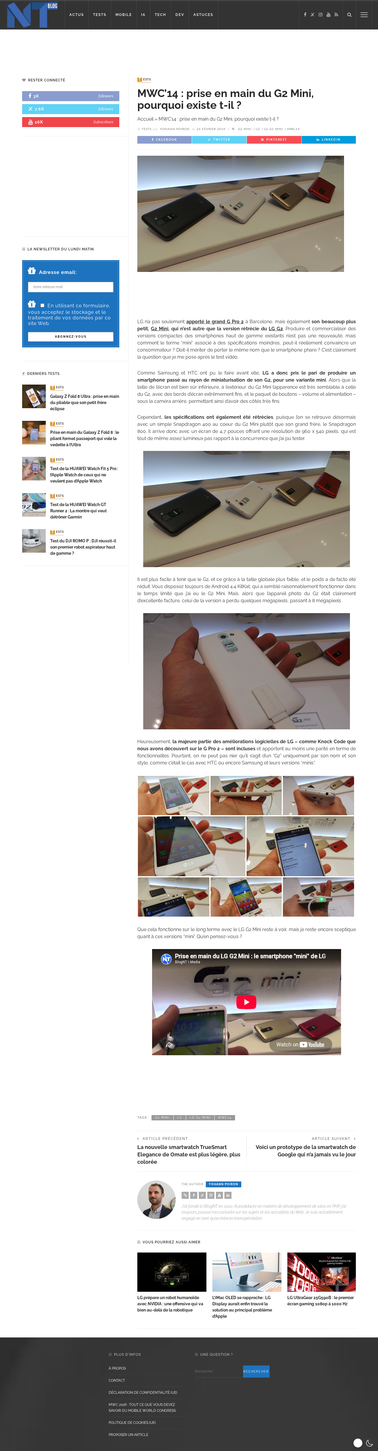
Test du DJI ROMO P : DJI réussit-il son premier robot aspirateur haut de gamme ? (83, 547)
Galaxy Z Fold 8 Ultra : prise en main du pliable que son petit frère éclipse (84, 402)
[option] (171, 1283)
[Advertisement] (113, 48)
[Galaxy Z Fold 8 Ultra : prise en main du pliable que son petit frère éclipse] (34, 396)
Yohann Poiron (175, 129)
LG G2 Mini (273, 129)
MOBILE (123, 15)
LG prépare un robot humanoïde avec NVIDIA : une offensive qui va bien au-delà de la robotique (170, 1303)
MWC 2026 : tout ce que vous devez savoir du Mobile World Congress (142, 1408)
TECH (160, 15)
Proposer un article (128, 1435)
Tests (145, 80)
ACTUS (76, 15)
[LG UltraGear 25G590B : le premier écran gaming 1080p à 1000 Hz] (321, 1272)
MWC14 (293, 129)
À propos (117, 1368)
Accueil (145, 119)
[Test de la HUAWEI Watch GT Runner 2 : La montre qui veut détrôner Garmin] (34, 504)
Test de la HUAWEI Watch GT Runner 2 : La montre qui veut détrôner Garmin (78, 510)
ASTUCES (203, 15)
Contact (117, 1380)
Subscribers (103, 122)
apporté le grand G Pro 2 (215, 321)
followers (105, 96)
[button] (364, 1443)
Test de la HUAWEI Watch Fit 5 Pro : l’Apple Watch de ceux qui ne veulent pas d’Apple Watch (84, 474)
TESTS (99, 15)
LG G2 (276, 328)
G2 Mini (245, 129)
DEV (179, 15)
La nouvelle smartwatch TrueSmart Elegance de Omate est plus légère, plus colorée (188, 1154)
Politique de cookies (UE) (132, 1423)
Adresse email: (58, 272)
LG (258, 129)
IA (143, 15)
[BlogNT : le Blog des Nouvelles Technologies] (32, 14)
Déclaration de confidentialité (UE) (143, 1393)
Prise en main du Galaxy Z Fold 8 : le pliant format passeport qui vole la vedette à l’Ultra (84, 438)
